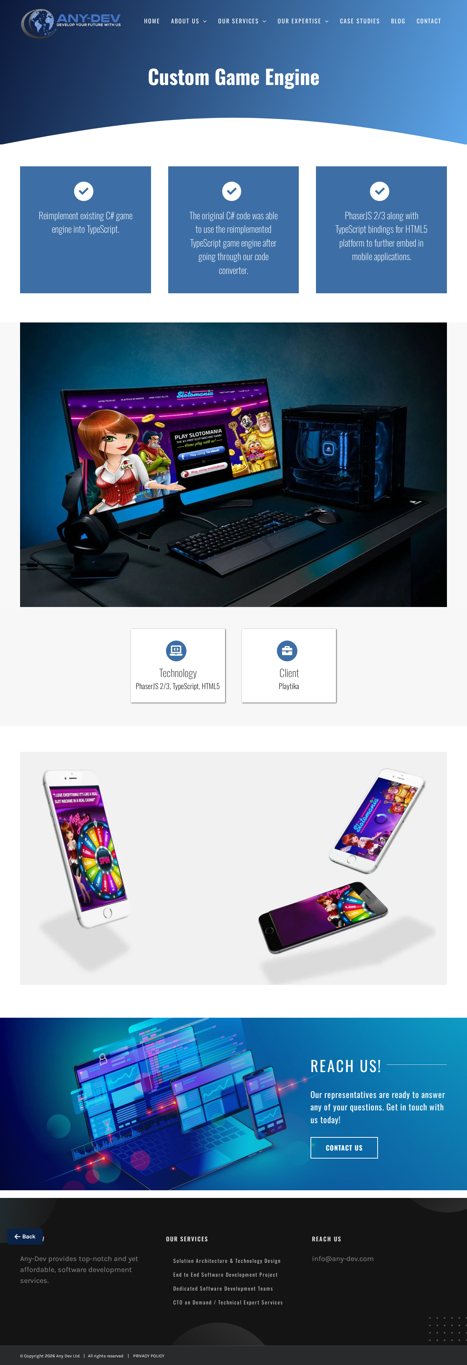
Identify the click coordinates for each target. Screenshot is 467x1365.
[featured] (233, 326)
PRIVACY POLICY (149, 1355)
